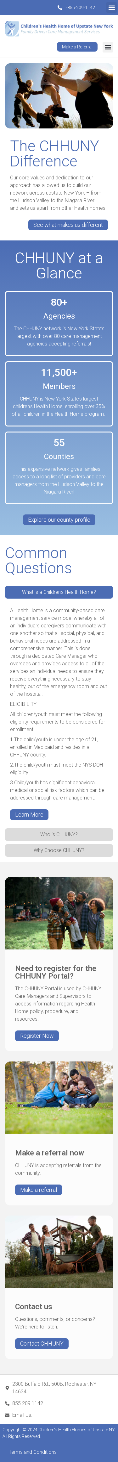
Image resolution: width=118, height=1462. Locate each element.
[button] (111, 7)
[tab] (59, 592)
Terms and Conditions (33, 1452)
